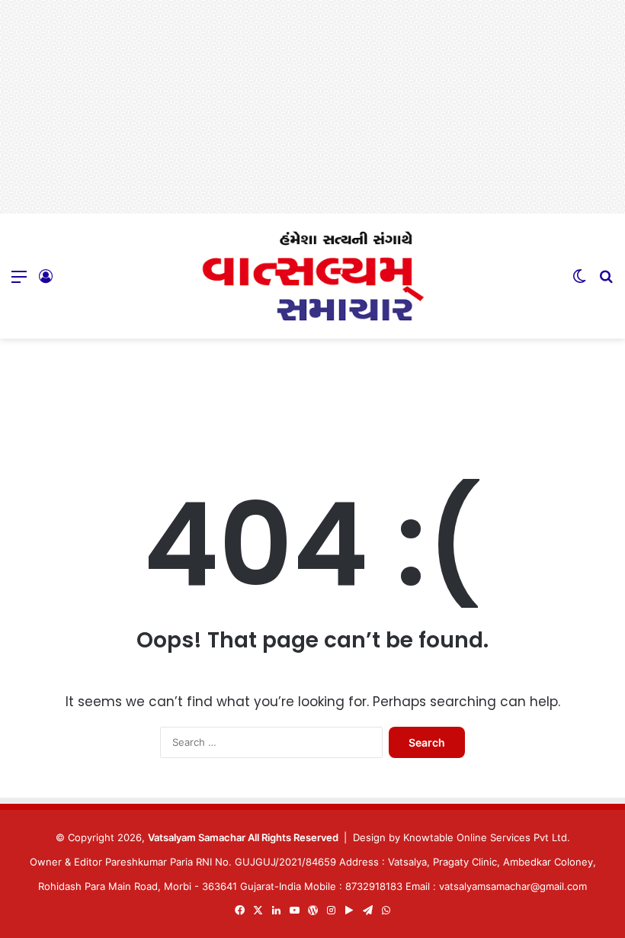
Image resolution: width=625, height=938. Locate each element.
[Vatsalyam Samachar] (312, 276)
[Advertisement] (312, 107)
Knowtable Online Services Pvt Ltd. (486, 837)
